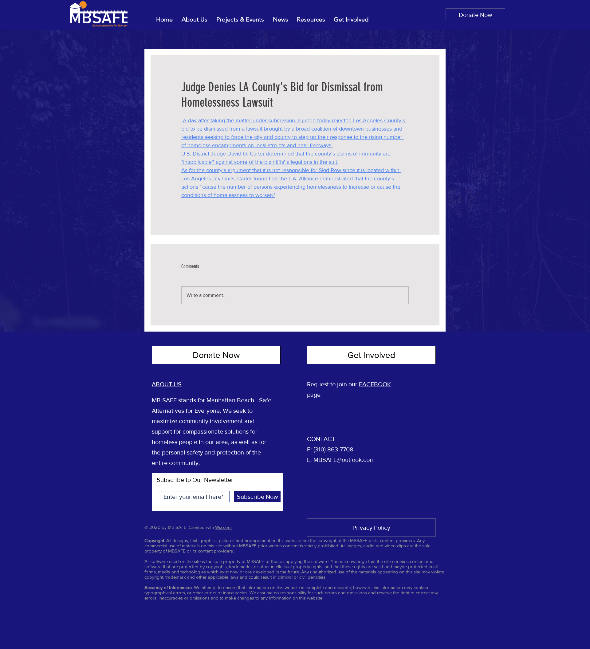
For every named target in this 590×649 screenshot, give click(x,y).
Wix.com (223, 527)
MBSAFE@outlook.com (344, 459)
